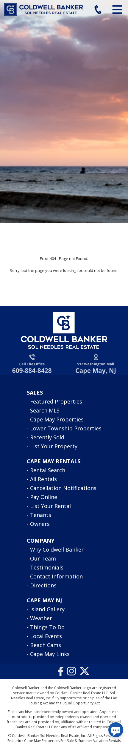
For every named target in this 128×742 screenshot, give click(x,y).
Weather (41, 618)
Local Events (46, 636)
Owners (40, 523)
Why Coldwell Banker (57, 549)
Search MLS (45, 410)
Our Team (43, 558)
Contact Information (56, 576)
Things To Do (47, 627)
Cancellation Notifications (63, 488)
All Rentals (43, 479)
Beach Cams (45, 645)
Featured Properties (56, 401)
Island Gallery (47, 609)
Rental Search (47, 470)
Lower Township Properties (66, 428)
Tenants (40, 514)
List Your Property (53, 446)
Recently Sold (47, 437)
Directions (43, 585)
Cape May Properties (57, 419)
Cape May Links (50, 654)
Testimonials (46, 567)
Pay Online (43, 497)
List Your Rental (50, 505)
